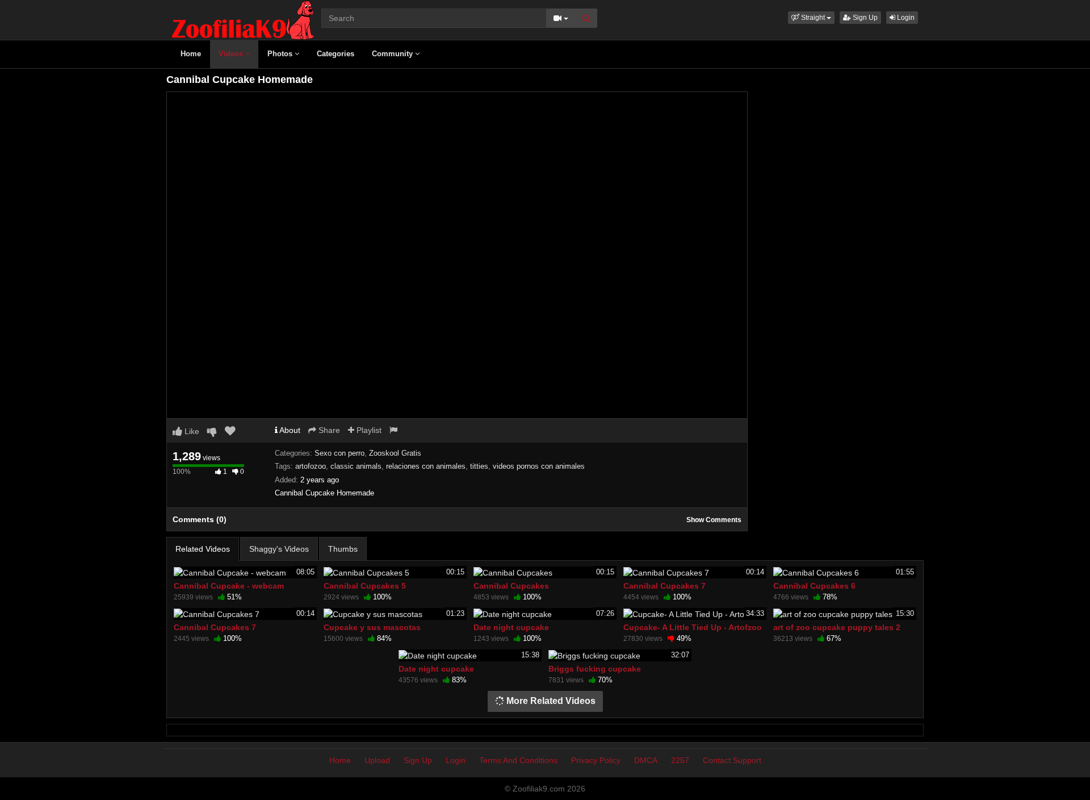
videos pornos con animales (539, 466)
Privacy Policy (596, 760)
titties (479, 466)
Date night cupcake (511, 627)
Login (905, 18)
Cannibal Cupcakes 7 (664, 585)
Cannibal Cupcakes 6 (814, 585)
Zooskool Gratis (395, 453)
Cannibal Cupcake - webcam (229, 585)
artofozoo (310, 466)
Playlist (368, 430)
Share (328, 430)
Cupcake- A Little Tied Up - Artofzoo (692, 627)
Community (393, 53)
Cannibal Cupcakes (511, 585)
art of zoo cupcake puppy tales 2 (836, 627)
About (289, 430)
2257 (680, 760)
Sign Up (864, 18)
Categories (335, 53)
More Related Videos (550, 701)
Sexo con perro (339, 453)
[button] (811, 17)
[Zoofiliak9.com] (243, 19)
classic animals (356, 466)
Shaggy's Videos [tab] (279, 548)
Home (191, 53)
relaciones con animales (426, 466)
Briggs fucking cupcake (594, 668)
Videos (232, 53)
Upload (377, 760)
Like (190, 431)
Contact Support (732, 760)
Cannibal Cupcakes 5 (365, 585)
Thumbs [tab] (343, 548)
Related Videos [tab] (202, 548)
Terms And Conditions (518, 760)
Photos (281, 53)
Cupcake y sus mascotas (372, 627)
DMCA (645, 760)
